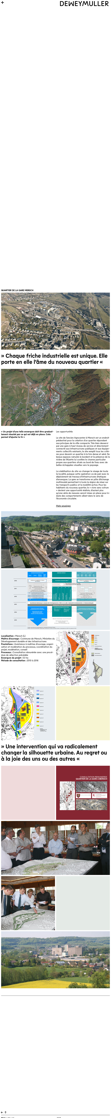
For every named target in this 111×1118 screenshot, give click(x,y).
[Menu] (2, 2)
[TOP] (2, 1112)
